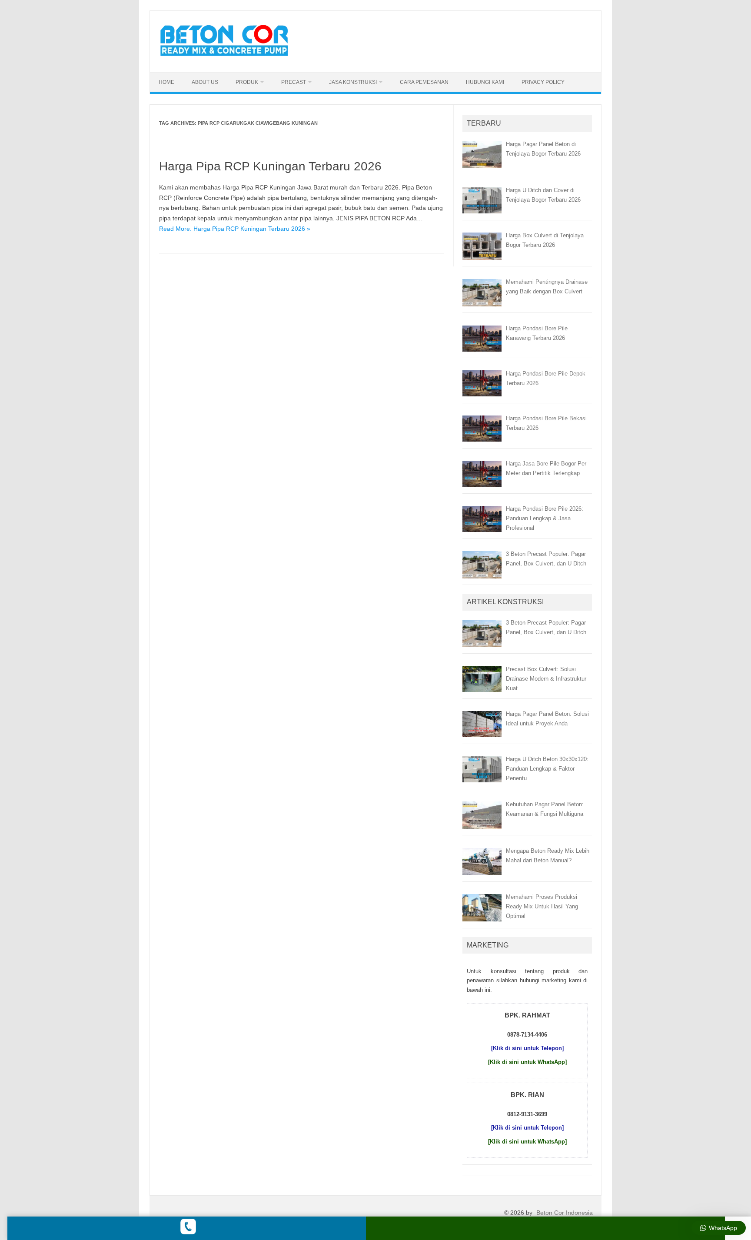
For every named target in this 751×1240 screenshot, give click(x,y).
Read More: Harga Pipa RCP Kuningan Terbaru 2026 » (234, 228)
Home (166, 82)
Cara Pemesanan (424, 82)
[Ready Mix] (229, 57)
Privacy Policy (543, 82)
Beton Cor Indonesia (564, 1212)
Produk (247, 82)
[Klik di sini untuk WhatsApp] (527, 1062)
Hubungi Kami (485, 82)
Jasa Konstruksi (353, 82)
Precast (293, 82)
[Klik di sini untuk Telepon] (527, 1048)
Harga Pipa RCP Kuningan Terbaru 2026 (270, 166)
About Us (205, 82)
